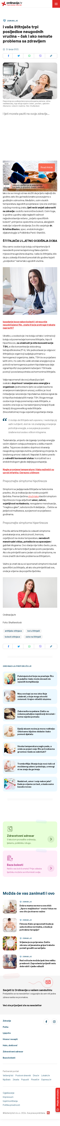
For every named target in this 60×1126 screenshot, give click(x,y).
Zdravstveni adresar (13, 1051)
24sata (16, 1079)
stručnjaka (33, 496)
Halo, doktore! (10, 1045)
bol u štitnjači (33, 631)
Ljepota (7, 1033)
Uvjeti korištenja (10, 1101)
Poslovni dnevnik (23, 1075)
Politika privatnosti (11, 1105)
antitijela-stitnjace (13, 631)
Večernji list (8, 1075)
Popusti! (25, 1079)
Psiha (5, 1027)
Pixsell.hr (35, 1079)
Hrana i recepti (10, 1039)
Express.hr (46, 1079)
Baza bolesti (9, 1058)
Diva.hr (36, 1075)
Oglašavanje (8, 1093)
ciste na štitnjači (33, 637)
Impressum (8, 1097)
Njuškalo (7, 1079)
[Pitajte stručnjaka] (58, 1100)
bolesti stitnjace (12, 637)
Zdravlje (7, 1021)
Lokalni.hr (45, 1075)
